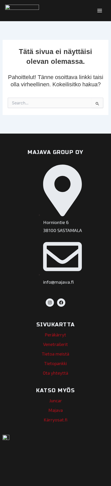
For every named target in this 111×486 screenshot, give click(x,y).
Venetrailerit (55, 344)
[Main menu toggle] (100, 10)
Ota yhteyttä (55, 372)
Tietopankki (55, 363)
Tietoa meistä (55, 353)
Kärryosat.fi (55, 419)
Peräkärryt (55, 334)
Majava (56, 410)
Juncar (55, 400)
